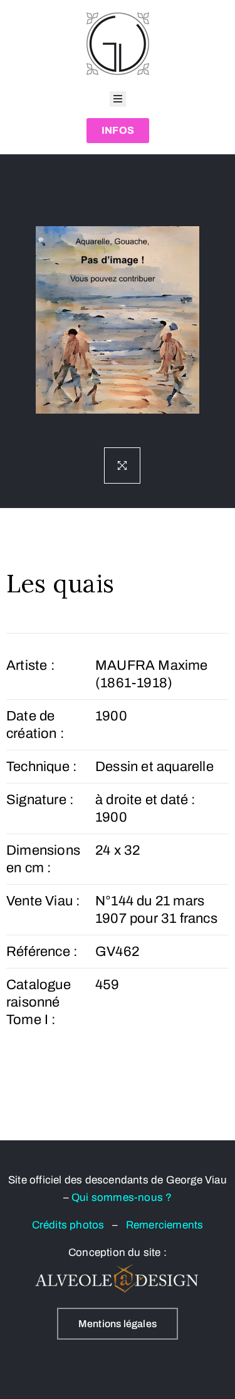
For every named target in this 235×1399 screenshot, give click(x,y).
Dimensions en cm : (43, 859)
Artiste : (30, 665)
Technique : (41, 766)
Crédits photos (72, 1225)
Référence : (42, 951)
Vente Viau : (43, 901)
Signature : (40, 799)
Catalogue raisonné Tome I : (38, 1002)
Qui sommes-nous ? (121, 1197)
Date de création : (35, 725)
